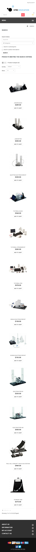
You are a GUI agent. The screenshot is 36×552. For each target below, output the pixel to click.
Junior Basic (18, 103)
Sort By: (4, 66)
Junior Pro (18, 139)
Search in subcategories (10, 46)
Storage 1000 (18, 499)
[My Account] (34, 2)
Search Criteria (6, 36)
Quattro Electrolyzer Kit (18, 175)
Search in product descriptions (11, 49)
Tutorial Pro (18, 283)
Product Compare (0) (13, 62)
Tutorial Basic (18, 211)
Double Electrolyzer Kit (18, 355)
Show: (3, 70)
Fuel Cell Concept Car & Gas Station (18, 463)
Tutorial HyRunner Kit (18, 247)
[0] (33, 15)
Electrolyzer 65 (18, 391)
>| (10, 510)
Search (32, 26)
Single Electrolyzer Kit (18, 319)
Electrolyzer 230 (18, 427)
